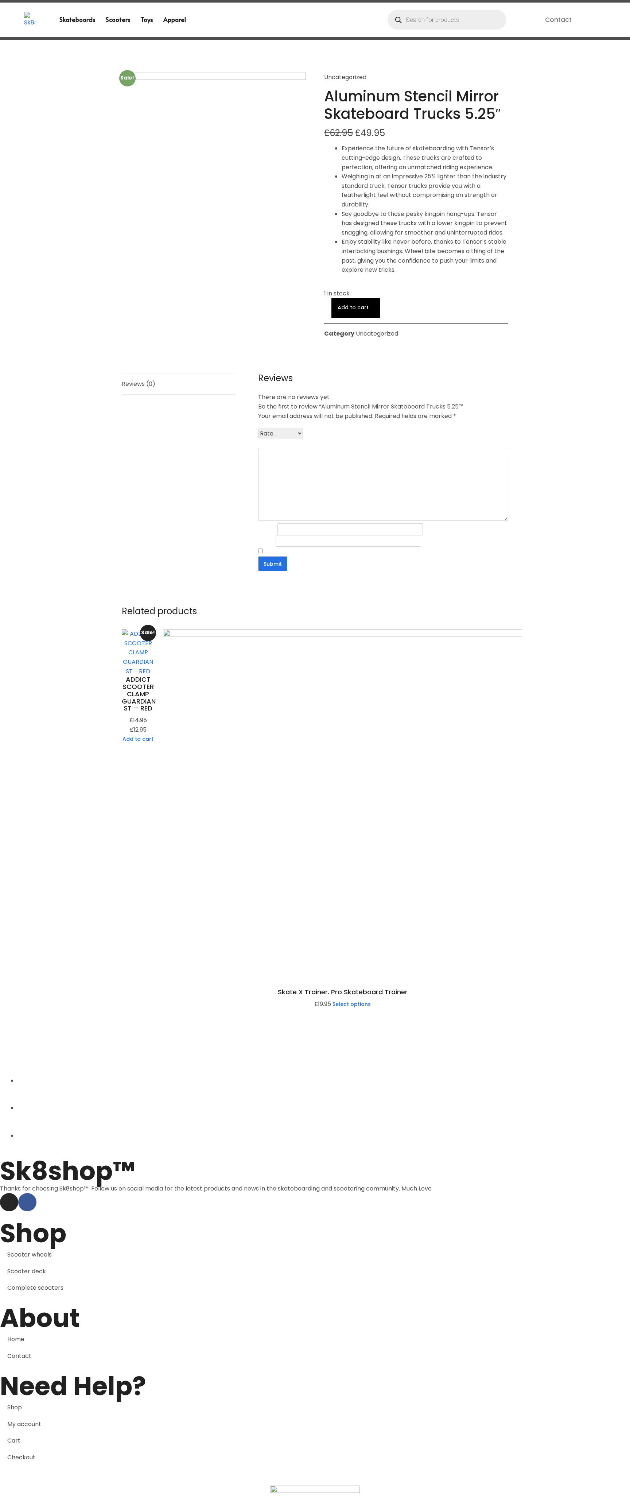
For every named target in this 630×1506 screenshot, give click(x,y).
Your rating (274, 424)
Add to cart (353, 307)
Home (15, 1339)
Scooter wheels (29, 1254)
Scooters (118, 19)
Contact (558, 19)
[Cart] (593, 19)
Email (267, 541)
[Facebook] (27, 1202)
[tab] (179, 384)
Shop (14, 1407)
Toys (147, 19)
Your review (275, 443)
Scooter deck (26, 1271)
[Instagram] (9, 1202)
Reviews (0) (138, 384)
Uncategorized (345, 77)
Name (267, 529)
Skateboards (77, 19)
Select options (351, 1004)
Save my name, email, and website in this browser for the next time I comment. (366, 551)
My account (24, 1424)
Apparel (174, 19)
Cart (13, 1440)
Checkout (21, 1457)
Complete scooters (35, 1288)
